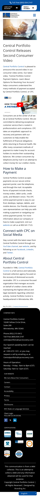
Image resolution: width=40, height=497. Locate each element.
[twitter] (10, 420)
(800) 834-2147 (26, 2)
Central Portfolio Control (13, 66)
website (6, 225)
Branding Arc (20, 488)
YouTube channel (10, 246)
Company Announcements (20, 306)
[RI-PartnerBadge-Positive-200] (19, 451)
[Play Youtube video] (20, 104)
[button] (11, 7)
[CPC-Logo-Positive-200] (11, 13)
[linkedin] (15, 420)
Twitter (10, 252)
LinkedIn (29, 249)
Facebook (21, 249)
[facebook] (6, 420)
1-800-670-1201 (12, 351)
